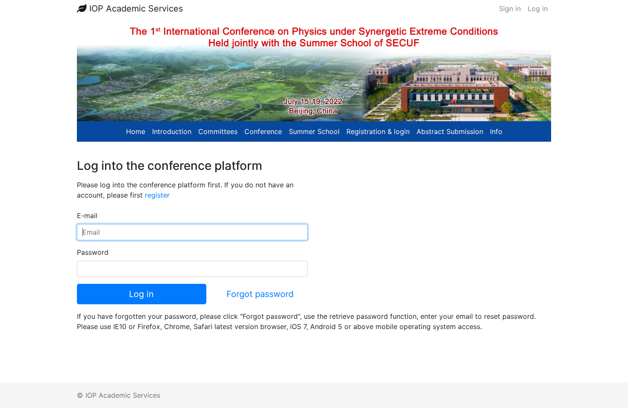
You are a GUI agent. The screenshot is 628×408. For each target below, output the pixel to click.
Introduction (171, 131)
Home (135, 131)
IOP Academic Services (135, 8)
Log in (538, 8)
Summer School (314, 131)
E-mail (87, 215)
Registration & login (378, 131)
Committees (218, 131)
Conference (263, 131)
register (157, 195)
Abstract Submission (450, 131)
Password (93, 252)
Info (496, 131)
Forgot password (259, 294)
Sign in (510, 8)
